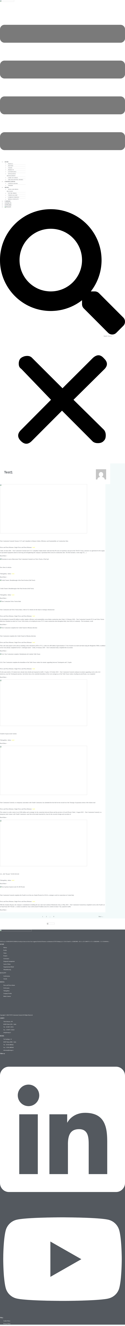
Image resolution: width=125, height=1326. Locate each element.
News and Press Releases (12, 190)
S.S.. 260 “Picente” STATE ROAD (9, 874)
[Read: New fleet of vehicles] (24, 559)
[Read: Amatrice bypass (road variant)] (43, 725)
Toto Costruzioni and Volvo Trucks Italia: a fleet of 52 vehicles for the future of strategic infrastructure (27, 609)
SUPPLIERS (3, 1009)
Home (7, 162)
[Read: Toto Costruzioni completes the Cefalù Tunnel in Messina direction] (18, 627)
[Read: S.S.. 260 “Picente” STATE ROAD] (43, 865)
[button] (62, 88)
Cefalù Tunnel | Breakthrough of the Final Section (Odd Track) (17, 588)
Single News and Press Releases (23, 547)
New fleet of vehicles (5, 567)
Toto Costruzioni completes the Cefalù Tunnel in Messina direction (18, 636)
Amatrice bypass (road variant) (8, 733)
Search (105, 336)
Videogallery (12, 195)
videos (9, 573)
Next (101, 916)
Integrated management (11, 174)
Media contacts (13, 199)
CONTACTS (3, 1004)
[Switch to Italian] (7, 207)
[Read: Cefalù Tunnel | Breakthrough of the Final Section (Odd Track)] (17, 580)
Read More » (3, 556)
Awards (10, 185)
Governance (12, 171)
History (10, 165)
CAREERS (3, 999)
